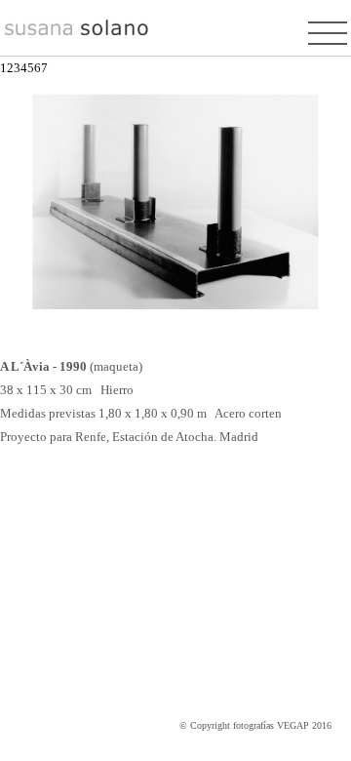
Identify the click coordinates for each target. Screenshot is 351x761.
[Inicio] (77, 32)
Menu (327, 32)
